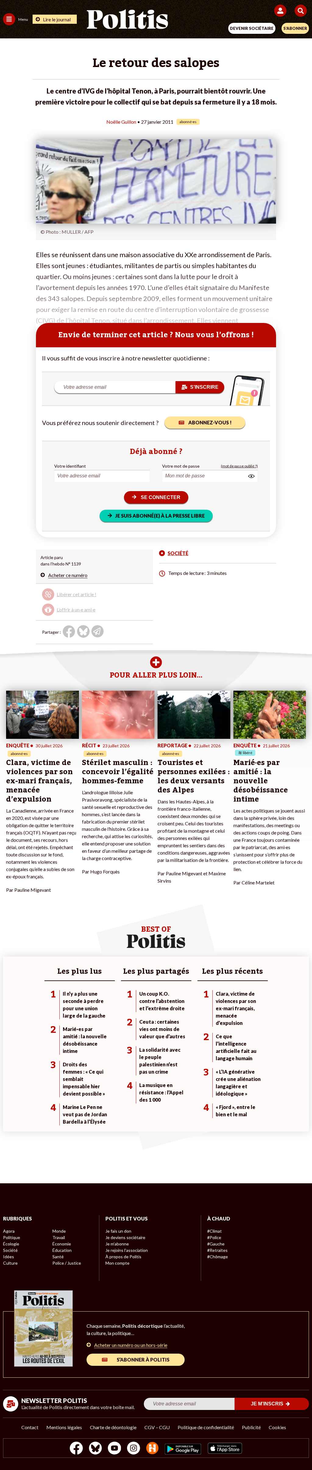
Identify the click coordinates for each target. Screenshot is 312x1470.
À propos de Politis (123, 1256)
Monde (59, 1231)
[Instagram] (133, 1449)
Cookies (277, 1427)
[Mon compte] (281, 11)
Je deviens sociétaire (125, 1237)
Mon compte (117, 1263)
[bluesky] (95, 1449)
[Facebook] (76, 1449)
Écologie (11, 1243)
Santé (58, 1256)
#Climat (214, 1231)
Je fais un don (118, 1231)
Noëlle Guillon (121, 122)
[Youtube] (114, 1449)
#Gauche (216, 1243)
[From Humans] (152, 1449)
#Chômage (217, 1256)
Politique (11, 1237)
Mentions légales (64, 1427)
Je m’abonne (117, 1243)
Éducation (62, 1250)
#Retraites (217, 1250)
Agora (9, 1231)
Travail (58, 1237)
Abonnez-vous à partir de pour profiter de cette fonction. (86, 597)
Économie (61, 1243)
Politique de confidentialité (206, 1427)
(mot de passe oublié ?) (239, 466)
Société (10, 1250)
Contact (29, 1427)
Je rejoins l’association (126, 1250)
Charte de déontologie (113, 1427)
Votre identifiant (70, 466)
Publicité (251, 1427)
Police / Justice (66, 1263)
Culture (10, 1263)
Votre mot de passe (181, 466)
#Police (214, 1237)
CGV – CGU (157, 1427)
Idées (8, 1256)
